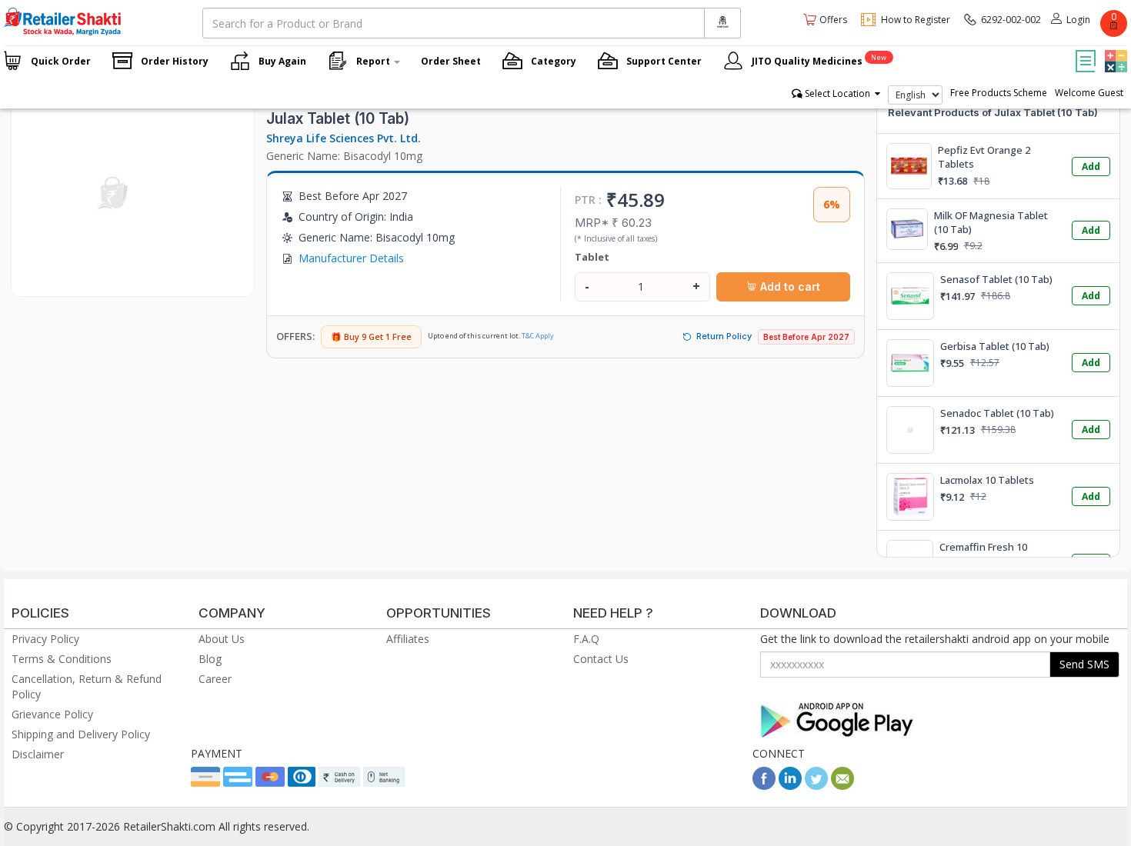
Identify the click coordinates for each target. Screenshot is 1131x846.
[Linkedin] (790, 785)
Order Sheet (451, 61)
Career (215, 678)
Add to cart (788, 286)
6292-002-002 (1011, 19)
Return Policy (724, 336)
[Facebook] (764, 785)
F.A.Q (586, 638)
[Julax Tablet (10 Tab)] (114, 280)
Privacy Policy (45, 638)
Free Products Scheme (998, 92)
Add (1091, 166)
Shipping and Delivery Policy (81, 734)
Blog (210, 658)
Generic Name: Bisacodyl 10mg (344, 155)
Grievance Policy (52, 714)
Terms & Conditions (62, 658)
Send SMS (1084, 664)
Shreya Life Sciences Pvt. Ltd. (343, 138)
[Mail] (842, 785)
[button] (1114, 50)
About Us (222, 638)
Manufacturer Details (351, 258)
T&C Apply (538, 336)
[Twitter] (816, 785)
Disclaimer (38, 754)
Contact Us (601, 658)
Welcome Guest (1089, 92)
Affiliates (407, 638)
